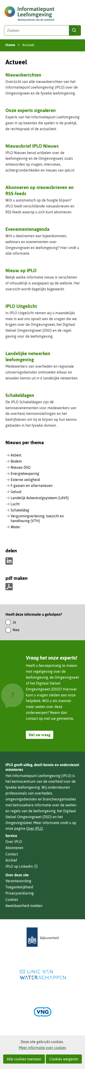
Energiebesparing (25, 473)
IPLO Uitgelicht (21, 306)
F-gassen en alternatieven (32, 485)
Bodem (16, 461)
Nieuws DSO (21, 467)
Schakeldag (20, 510)
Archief (11, 860)
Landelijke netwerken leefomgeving (27, 356)
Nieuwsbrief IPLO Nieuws (32, 146)
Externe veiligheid (25, 480)
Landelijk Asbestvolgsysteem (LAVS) (40, 498)
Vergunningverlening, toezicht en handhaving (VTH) (37, 518)
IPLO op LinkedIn (21, 866)
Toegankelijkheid (19, 887)
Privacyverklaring (19, 893)
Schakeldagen (19, 395)
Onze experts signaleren (30, 110)
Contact (11, 854)
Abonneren (14, 848)
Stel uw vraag (40, 735)
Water (15, 527)
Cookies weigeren (63, 1059)
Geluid (16, 492)
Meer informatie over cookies (42, 1048)
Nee (16, 630)
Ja (14, 622)
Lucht (15, 504)
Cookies (11, 899)
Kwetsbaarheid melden (23, 906)
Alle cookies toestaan (24, 1059)
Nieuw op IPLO (20, 270)
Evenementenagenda (27, 229)
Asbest (16, 455)
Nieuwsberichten (23, 74)
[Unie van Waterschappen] (42, 974)
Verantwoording (18, 881)
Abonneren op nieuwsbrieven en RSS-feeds (39, 190)
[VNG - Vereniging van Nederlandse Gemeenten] (42, 1012)
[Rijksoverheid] (42, 937)
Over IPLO (34, 828)
